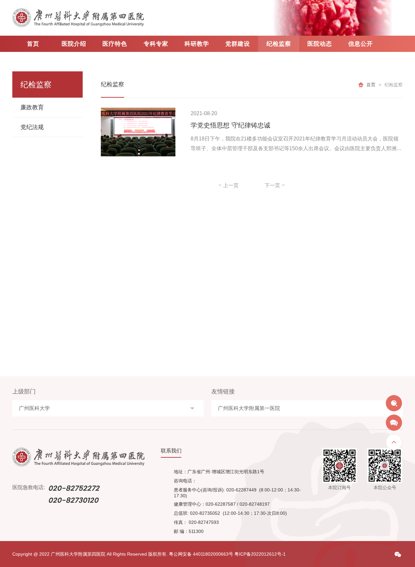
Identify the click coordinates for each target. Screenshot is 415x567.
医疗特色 (114, 44)
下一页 (272, 185)
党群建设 (237, 44)
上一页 (231, 185)
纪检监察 (279, 44)
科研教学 (196, 44)
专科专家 (156, 44)
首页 (33, 44)
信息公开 (360, 44)
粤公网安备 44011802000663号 (201, 554)
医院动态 (319, 44)
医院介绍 (74, 44)
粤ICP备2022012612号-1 (260, 554)
